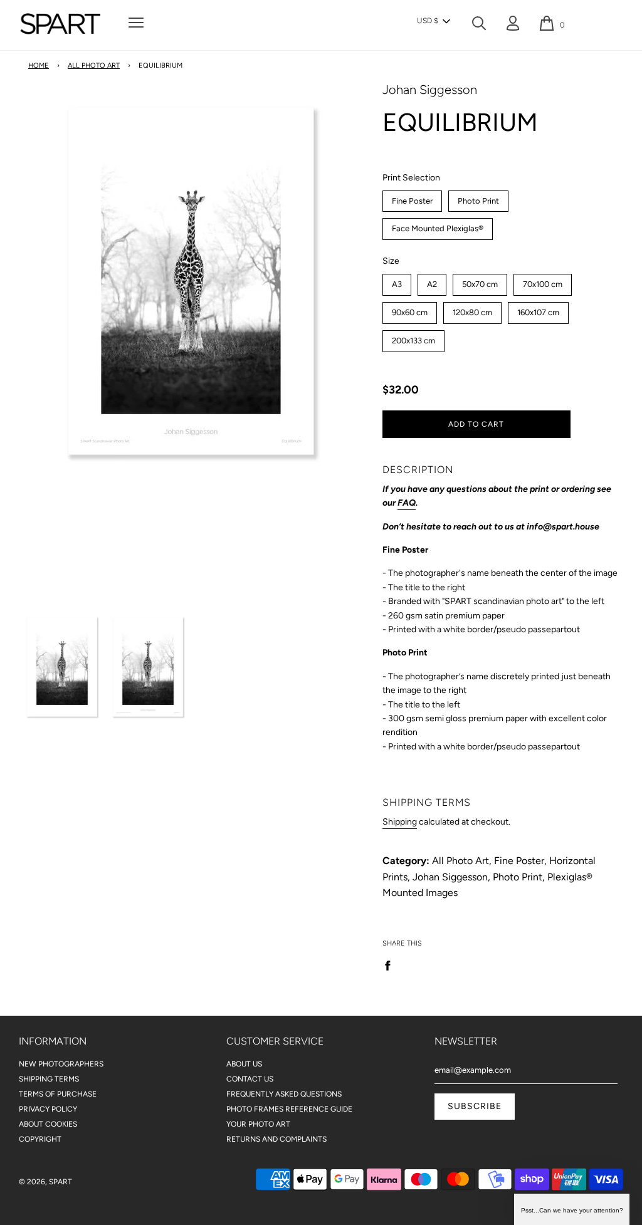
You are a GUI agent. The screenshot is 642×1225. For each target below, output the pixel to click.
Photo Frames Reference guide (289, 1109)
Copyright (40, 1139)
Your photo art (258, 1124)
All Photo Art (94, 65)
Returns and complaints (276, 1139)
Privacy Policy (48, 1109)
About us (244, 1064)
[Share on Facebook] (391, 965)
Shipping (399, 821)
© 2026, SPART (45, 1181)
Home (38, 65)
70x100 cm (542, 281)
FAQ (406, 503)
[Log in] (512, 26)
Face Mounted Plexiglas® (437, 225)
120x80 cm (472, 309)
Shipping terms (49, 1079)
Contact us (249, 1079)
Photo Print (478, 198)
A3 (396, 281)
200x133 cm (413, 337)
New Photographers (61, 1064)
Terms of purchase (58, 1094)
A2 (431, 281)
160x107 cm (538, 309)
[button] (433, 21)
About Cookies (48, 1124)
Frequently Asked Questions (284, 1094)
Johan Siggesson (429, 89)
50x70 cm (480, 281)
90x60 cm (409, 309)
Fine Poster (412, 198)
